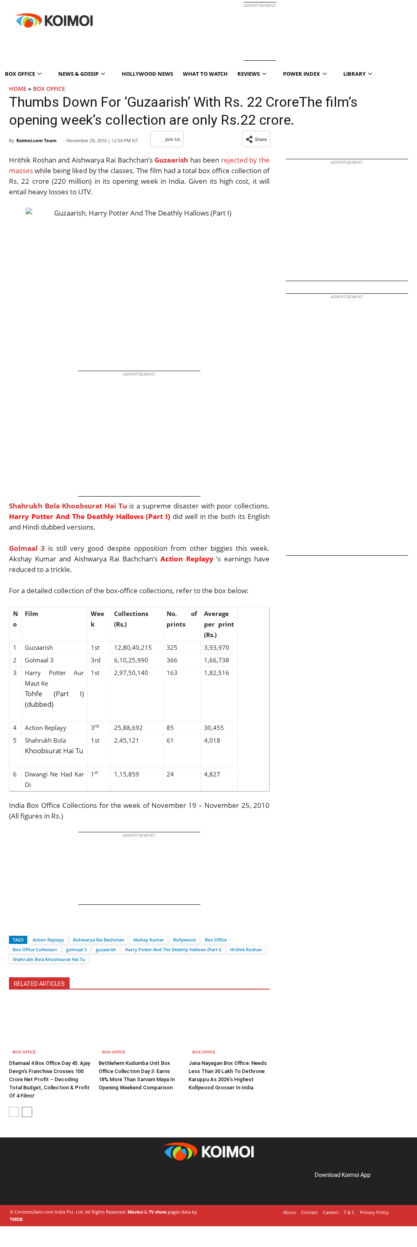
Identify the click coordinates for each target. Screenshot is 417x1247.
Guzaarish (171, 160)
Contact (309, 1212)
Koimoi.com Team (36, 140)
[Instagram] (32, 1184)
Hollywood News (147, 73)
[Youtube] (67, 1184)
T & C (349, 1212)
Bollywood (184, 940)
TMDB (16, 1219)
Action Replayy (48, 940)
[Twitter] (29, 925)
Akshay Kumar (148, 940)
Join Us (172, 139)
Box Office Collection (35, 949)
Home (17, 88)
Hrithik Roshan (246, 949)
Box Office (49, 88)
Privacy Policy (374, 1212)
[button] (256, 139)
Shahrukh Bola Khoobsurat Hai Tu (68, 505)
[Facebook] (15, 925)
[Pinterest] (44, 1184)
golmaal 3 (76, 949)
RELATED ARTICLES (39, 984)
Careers (330, 1212)
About (289, 1212)
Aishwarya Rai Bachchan (98, 940)
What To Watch (205, 73)
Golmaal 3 (27, 548)
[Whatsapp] (43, 925)
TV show (158, 1212)
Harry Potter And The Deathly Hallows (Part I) (173, 949)
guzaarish (106, 949)
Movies (135, 1212)
